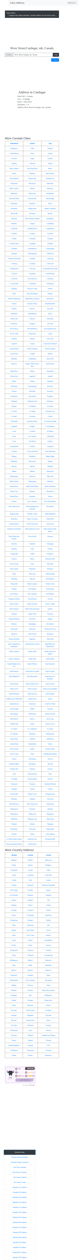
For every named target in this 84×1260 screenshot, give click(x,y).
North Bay (14, 519)
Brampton (14, 203)
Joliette (32, 381)
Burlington (50, 218)
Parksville (50, 564)
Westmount (50, 804)
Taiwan (48, 1030)
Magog (14, 456)
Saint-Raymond (14, 694)
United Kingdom (13, 1045)
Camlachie (14, 228)
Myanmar (14, 975)
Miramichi (50, 471)
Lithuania (30, 955)
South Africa (30, 1020)
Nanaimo (32, 496)
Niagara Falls (14, 514)
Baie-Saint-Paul (32, 168)
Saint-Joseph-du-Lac (32, 684)
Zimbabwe (48, 1055)
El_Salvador (14, 895)
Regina (50, 619)
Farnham (32, 324)
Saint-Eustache (50, 664)
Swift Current (14, 749)
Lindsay (50, 441)
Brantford (14, 208)
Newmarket (50, 506)
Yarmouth (32, 829)
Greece (14, 915)
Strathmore (50, 739)
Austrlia (30, 855)
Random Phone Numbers (19, 1157)
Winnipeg (50, 824)
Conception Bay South (50, 268)
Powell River (32, 599)
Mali (13, 965)
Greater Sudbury (50, 349)
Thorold (50, 764)
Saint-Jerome (14, 684)
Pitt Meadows (50, 579)
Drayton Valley (32, 304)
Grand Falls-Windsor (50, 344)
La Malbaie (32, 406)
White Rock (14, 814)
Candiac (32, 233)
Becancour (32, 183)
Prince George (50, 604)
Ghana (48, 910)
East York (50, 309)
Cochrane (32, 263)
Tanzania (14, 1035)
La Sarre (14, 411)
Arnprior (14, 163)
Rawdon (50, 614)
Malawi (30, 960)
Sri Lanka (14, 1025)
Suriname (30, 1025)
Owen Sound (14, 564)
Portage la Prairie (14, 599)
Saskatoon (32, 704)
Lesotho (48, 950)
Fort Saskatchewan (50, 329)
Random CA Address (20, 1207)
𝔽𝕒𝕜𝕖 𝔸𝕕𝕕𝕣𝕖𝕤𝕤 (17, 3)
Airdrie (32, 143)
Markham (14, 461)
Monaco (30, 970)
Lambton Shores (32, 421)
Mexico (13, 970)
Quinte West (32, 614)
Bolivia (30, 860)
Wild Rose (14, 819)
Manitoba (32, 456)
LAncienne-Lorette (50, 421)
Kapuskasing (32, 386)
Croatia (14, 880)
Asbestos (32, 163)
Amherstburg (14, 153)
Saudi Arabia (30, 1010)
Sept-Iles (50, 709)
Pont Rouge (32, 589)
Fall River (14, 324)
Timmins (32, 769)
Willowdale (50, 819)
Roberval (14, 634)
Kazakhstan (48, 940)
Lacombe (32, 416)
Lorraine (14, 451)
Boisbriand (50, 193)
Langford (14, 426)
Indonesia (30, 925)
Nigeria (13, 985)
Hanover (14, 364)
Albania (14, 855)
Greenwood (14, 354)
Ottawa (32, 559)
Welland (32, 799)
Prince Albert (14, 604)
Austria (48, 855)
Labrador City (50, 411)
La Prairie (50, 406)
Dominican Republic (48, 885)
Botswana (48, 860)
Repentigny (32, 624)
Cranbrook (32, 283)
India (14, 925)
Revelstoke (50, 624)
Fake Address (11, 13)
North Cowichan (32, 519)
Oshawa (14, 559)
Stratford (32, 739)
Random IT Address (19, 1247)
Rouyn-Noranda (14, 639)
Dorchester (50, 299)
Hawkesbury (50, 364)
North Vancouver (32, 524)
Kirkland (14, 401)
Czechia (13, 885)
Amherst (50, 148)
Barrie (14, 173)
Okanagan (50, 544)
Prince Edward (32, 604)
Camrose (14, 233)
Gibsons (32, 339)
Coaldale (32, 258)
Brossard (14, 218)
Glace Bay (50, 339)
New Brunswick (14, 506)
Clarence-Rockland (14, 258)
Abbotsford (14, 143)
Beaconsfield (14, 178)
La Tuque (32, 411)
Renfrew (14, 624)
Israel (48, 930)
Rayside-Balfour (14, 619)
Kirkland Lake (32, 401)
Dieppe (50, 294)
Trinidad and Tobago (48, 1035)
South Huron (32, 844)
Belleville (50, 183)
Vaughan (14, 789)
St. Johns (50, 729)
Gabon (48, 905)
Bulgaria (48, 865)
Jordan (30, 940)
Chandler (14, 248)
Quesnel (14, 614)
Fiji (48, 900)
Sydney (32, 749)
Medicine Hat (32, 839)
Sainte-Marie (50, 659)
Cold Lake (50, 263)
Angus (32, 158)
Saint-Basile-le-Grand (32, 644)
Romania (30, 1005)
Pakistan (14, 990)
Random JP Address (19, 1192)
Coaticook (50, 258)
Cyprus (48, 880)
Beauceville (32, 178)
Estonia (13, 900)
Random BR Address (20, 1222)
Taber (32, 754)
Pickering (14, 579)
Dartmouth (50, 283)
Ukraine (48, 1040)
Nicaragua (48, 980)
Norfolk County (32, 514)
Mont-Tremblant (50, 486)
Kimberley (14, 396)
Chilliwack (50, 253)
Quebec (50, 609)
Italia (13, 935)
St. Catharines (32, 729)
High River (14, 371)
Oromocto (50, 554)
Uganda (30, 1040)
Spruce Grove (50, 724)
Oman (48, 985)
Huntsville (50, 371)
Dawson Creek (32, 289)
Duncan (32, 309)
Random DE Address (20, 1237)
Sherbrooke (32, 714)
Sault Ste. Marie (50, 704)
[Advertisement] (32, 32)
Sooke (32, 724)
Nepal (48, 975)
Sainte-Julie (32, 659)
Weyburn (32, 809)
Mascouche (32, 461)
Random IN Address (19, 1242)
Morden (32, 491)
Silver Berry (14, 719)
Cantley (14, 238)
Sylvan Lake (14, 754)
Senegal (13, 1015)
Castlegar (32, 243)
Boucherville (32, 198)
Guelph (32, 354)
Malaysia (48, 960)
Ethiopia (30, 900)
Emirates (30, 895)
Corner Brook (50, 273)
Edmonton (14, 314)
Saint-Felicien (14, 671)
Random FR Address (20, 1232)
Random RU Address (20, 1252)
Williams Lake (32, 819)
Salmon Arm (32, 699)
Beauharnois (50, 178)
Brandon (32, 203)
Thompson (32, 764)
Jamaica (48, 935)
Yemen (14, 1055)
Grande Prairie (14, 349)
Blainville (14, 193)
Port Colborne (32, 594)
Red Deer (32, 619)
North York (50, 524)
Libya (14, 955)
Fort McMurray (32, 329)
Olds (32, 549)
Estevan (32, 319)
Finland (13, 905)
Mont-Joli (50, 476)
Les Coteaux (32, 436)
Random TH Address (20, 1257)
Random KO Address (20, 1217)
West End (50, 799)
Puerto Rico (48, 1000)
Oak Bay (14, 544)
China (14, 875)
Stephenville (50, 734)
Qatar (14, 1005)
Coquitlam (32, 273)
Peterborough (50, 574)
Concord (14, 273)
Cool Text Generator (19, 1167)
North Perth (50, 519)
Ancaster (14, 158)
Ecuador (30, 890)
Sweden (48, 1025)
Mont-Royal (14, 486)
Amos (32, 153)
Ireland (14, 930)
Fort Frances (14, 329)
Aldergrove (14, 148)
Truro (50, 774)
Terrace (14, 759)
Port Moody (50, 594)
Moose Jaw (14, 491)
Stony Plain (14, 739)
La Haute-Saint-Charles (14, 839)
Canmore (50, 233)
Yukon (32, 834)
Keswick (50, 391)
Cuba (30, 880)
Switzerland (14, 1030)
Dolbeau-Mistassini (14, 299)
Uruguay (30, 1045)
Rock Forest (32, 634)
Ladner (50, 416)
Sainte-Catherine (14, 659)
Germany (30, 910)
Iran (48, 925)
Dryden (14, 309)
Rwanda (14, 1010)
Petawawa (32, 574)
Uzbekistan (14, 1050)
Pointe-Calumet (32, 584)
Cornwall (14, 278)
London (32, 446)
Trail (14, 774)
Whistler (50, 809)
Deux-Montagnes (32, 294)
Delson (50, 289)
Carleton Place (14, 243)
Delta (14, 294)
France (30, 905)
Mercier (14, 466)
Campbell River (32, 228)
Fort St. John (14, 334)
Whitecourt (32, 814)
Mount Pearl (14, 496)
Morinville (50, 491)
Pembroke (32, 569)
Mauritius (48, 965)
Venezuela (30, 1050)
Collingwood (14, 268)
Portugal (30, 1000)
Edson (50, 314)
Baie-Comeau (14, 168)
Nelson (50, 496)
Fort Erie (50, 324)
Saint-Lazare (14, 689)
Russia (48, 1005)
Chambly (50, 243)
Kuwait (48, 945)
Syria (30, 1030)
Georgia (13, 910)
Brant (50, 203)
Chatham (14, 253)
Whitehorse (50, 814)
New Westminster (50, 501)
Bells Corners (14, 188)
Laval (14, 431)
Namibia (30, 975)
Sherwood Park (50, 714)
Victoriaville (14, 794)
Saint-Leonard (32, 689)
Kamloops (14, 386)
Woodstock (14, 829)
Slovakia (48, 1015)
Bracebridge (50, 198)
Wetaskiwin (14, 809)
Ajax (50, 143)
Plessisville (14, 584)
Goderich (14, 344)
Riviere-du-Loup (50, 629)
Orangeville (14, 554)
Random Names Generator (19, 1162)
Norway (30, 985)
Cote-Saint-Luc (32, 278)
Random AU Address (20, 1187)
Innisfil (50, 376)
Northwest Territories (14, 529)
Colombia (30, 875)
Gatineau (14, 339)
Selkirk (32, 709)
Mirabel (32, 471)
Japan (14, 940)
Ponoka (14, 589)
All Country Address (19, 1177)
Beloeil (32, 188)
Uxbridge (14, 779)
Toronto (50, 769)
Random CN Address (20, 1227)
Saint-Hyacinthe (32, 676)
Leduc (14, 436)
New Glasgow (32, 501)
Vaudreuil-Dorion (50, 784)
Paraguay (14, 995)
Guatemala (30, 915)
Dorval (14, 304)
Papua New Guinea (48, 990)
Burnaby (14, 223)
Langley (32, 426)
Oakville (32, 544)
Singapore (30, 1015)
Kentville (32, 391)
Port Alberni (14, 594)
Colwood (32, 268)
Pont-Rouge (50, 589)
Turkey (14, 1040)
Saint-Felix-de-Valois (32, 671)
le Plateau (50, 431)
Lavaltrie (32, 431)
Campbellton (50, 228)
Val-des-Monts (32, 779)
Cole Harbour (50, 834)
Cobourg (14, 263)
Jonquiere (50, 381)
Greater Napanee (32, 349)
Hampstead (32, 359)
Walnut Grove (32, 794)
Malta (30, 965)
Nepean (14, 501)
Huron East (14, 376)
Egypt (48, 890)
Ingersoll (32, 376)
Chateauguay (50, 248)
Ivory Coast (30, 935)
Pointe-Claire (50, 584)
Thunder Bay (14, 769)
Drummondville (50, 304)
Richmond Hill (50, 839)
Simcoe (32, 719)
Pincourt (32, 579)
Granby (32, 344)
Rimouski (32, 629)
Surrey (50, 744)
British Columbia (50, 208)
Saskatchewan (14, 704)
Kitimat (14, 406)
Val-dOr (50, 779)
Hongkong (13, 920)
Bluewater (32, 193)
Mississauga (14, 476)
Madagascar (14, 960)
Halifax (50, 354)
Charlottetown (32, 248)
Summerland (14, 744)
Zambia (30, 1055)
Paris (32, 564)
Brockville (14, 213)
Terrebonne (32, 759)
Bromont (32, 213)
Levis (14, 441)
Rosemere (50, 634)
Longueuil (50, 446)
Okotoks (14, 549)
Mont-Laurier (14, 481)
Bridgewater (32, 208)
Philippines (48, 995)
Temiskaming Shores (50, 754)
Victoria (50, 789)
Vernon (32, 789)
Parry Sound (14, 569)
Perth (14, 574)
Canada (30, 870)
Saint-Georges (50, 671)
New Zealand (30, 980)
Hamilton (14, 359)
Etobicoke (50, 319)
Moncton (32, 476)
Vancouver (14, 784)
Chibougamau (32, 253)
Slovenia (14, 1020)
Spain (48, 1020)
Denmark (30, 885)
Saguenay (32, 639)
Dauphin (14, 289)
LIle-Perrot (32, 441)
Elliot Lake (14, 319)
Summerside (32, 744)
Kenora (14, 391)
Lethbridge (50, 436)
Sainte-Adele (32, 651)
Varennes (32, 784)
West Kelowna (14, 804)
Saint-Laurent (50, 684)
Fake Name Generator (19, 1172)
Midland (50, 466)
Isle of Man (30, 930)
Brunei (30, 865)
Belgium (14, 860)
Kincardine (32, 396)
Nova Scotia (32, 536)
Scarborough (14, 709)
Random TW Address (20, 1197)
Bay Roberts (50, 173)
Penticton (50, 569)
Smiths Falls (14, 724)
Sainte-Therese (32, 664)
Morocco (48, 970)
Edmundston (32, 314)
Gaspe (50, 334)
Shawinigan (14, 714)
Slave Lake (50, 719)
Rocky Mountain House (14, 844)
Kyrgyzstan (14, 950)
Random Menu (20, 1152)
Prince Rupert (14, 609)
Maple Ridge (50, 456)
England (48, 895)
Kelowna (50, 386)
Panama (30, 990)
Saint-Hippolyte (14, 676)
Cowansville (14, 283)
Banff (50, 168)
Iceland (48, 920)
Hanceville (50, 359)
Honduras (48, 915)
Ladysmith (14, 421)
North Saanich (14, 524)
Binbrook (50, 188)
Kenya (14, 945)
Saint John (50, 639)
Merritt (32, 466)
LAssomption (50, 426)
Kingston (50, 396)
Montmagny (32, 481)
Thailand (30, 1035)
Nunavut (50, 536)
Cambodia (14, 870)
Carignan (50, 238)
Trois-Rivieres (32, 774)
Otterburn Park (50, 559)
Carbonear (32, 238)
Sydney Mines (50, 749)
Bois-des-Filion (14, 198)
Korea (30, 945)
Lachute (14, 416)
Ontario (50, 549)
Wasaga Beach (50, 794)
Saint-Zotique (50, 694)
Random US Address (20, 1202)
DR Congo (14, 890)
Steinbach (32, 734)
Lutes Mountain (50, 451)
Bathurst (32, 173)
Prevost (50, 599)
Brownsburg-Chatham (32, 218)
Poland (14, 1000)
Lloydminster (14, 446)
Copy (56, 55)
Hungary (30, 920)
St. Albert (14, 729)
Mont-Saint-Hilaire (32, 486)
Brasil (14, 865)
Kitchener (50, 401)
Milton (14, 471)
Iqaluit (14, 381)
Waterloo (14, 799)
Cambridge (50, 223)
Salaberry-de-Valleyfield (14, 699)
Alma (32, 148)
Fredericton (32, 334)
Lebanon (30, 950)
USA (48, 1045)
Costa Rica (48, 875)
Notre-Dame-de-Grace (32, 529)
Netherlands (14, 980)
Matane (50, 461)
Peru (30, 995)
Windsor (14, 824)
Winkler (32, 824)
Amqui (50, 153)
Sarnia (50, 699)
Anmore (50, 158)
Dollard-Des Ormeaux (32, 299)
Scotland (48, 1010)
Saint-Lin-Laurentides (50, 689)
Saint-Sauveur (32, 694)
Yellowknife (50, 829)
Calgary (32, 223)
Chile (48, 870)
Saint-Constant (14, 651)
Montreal (50, 481)
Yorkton (14, 834)
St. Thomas (14, 734)
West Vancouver (32, 804)
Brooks (50, 213)
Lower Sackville (32, 451)
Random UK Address (20, 1212)
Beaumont (14, 183)
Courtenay (50, 278)
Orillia (32, 554)
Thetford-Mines (14, 764)
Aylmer (50, 163)
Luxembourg (48, 955)
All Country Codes (20, 1182)
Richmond (14, 629)
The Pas (50, 759)
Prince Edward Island (32, 609)
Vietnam (48, 1050)
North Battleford (50, 514)
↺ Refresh (55, 60)
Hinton (32, 371)
